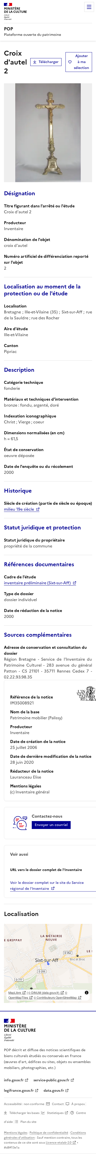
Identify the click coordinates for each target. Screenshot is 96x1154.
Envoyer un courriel (51, 824)
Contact (58, 1104)
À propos (78, 1104)
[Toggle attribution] (87, 993)
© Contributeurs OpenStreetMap (55, 997)
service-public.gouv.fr (51, 1080)
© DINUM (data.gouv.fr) (43, 992)
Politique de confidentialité (49, 1133)
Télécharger (49, 62)
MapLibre (14, 992)
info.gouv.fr (14, 1080)
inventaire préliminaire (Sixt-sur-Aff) (37, 583)
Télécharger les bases (24, 1113)
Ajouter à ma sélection (81, 61)
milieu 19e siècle (19, 509)
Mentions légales (15, 1133)
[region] (48, 963)
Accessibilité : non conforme (24, 1104)
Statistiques (55, 1113)
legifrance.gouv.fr (19, 1090)
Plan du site (28, 1122)
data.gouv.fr (54, 1090)
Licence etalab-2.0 (58, 1142)
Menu (89, 7)
